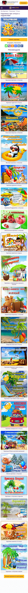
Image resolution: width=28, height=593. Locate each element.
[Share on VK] (18, 46)
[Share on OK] (12, 46)
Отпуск (18, 11)
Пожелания (12, 11)
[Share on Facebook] (22, 46)
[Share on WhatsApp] (6, 46)
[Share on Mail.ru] (15, 46)
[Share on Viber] (9, 46)
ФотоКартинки (4, 11)
